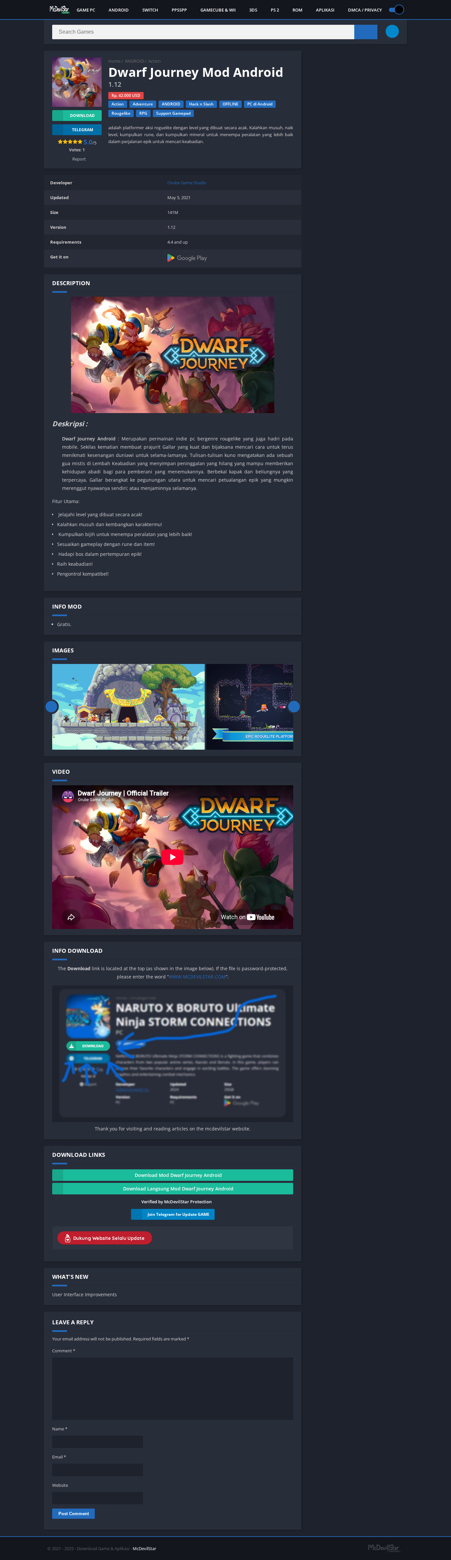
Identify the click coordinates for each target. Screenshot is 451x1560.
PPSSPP (179, 10)
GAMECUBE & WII (218, 10)
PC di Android (259, 104)
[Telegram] (392, 31)
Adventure (143, 104)
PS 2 (275, 10)
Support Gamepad (173, 113)
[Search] (365, 32)
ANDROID (119, 10)
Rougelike (121, 113)
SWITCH (150, 10)
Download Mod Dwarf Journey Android (178, 1175)
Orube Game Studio (186, 183)
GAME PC (86, 10)
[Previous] (51, 707)
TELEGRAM (82, 130)
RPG (143, 113)
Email (59, 1457)
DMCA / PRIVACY (365, 10)
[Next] (294, 707)
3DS (253, 10)
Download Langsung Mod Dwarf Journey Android (178, 1188)
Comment (63, 1351)
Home (114, 61)
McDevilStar (144, 1548)
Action (154, 61)
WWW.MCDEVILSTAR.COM (197, 977)
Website (60, 1485)
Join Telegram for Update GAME (178, 1214)
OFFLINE (230, 104)
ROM (297, 10)
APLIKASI (325, 10)
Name (59, 1429)
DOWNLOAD (82, 115)
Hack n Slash (201, 104)
